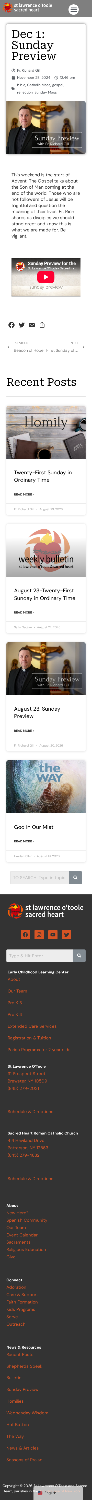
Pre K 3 (15, 1003)
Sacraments (18, 1242)
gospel (57, 85)
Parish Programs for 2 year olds (39, 1049)
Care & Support (22, 1294)
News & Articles (22, 1448)
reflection (25, 92)
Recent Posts (19, 1354)
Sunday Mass (45, 92)
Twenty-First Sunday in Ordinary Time (43, 476)
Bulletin (13, 1377)
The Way (15, 1436)
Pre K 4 (15, 1014)
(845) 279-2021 (23, 1088)
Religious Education (26, 1249)
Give (11, 1257)
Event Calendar (22, 1235)
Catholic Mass (38, 85)
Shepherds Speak (24, 1366)
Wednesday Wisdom (27, 1413)
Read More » (24, 494)
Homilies (15, 1401)
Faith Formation (22, 1302)
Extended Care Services (32, 1026)
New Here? (17, 1213)
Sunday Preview (22, 1389)
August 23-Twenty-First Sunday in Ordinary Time (44, 594)
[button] (73, 9)
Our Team (17, 991)
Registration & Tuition (29, 1038)
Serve (12, 1317)
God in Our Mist (33, 827)
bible (21, 85)
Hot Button (17, 1424)
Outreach (16, 1324)
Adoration (16, 1287)
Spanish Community (26, 1220)
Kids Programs (20, 1309)
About (14, 979)
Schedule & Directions (30, 1178)
